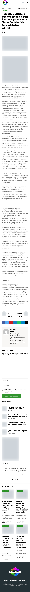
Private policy (13, 580)
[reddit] (17, 479)
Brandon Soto (8, 31)
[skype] (7, 477)
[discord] (12, 479)
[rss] (5, 477)
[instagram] (15, 474)
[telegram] (7, 474)
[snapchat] (15, 479)
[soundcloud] (18, 477)
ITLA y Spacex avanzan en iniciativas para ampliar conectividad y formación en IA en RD (17, 409)
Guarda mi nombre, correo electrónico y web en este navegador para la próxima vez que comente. (15, 391)
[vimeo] (9, 474)
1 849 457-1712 (22, 580)
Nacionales (8, 8)
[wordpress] (11, 477)
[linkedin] (18, 474)
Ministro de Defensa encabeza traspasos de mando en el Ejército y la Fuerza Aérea (17, 431)
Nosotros (6, 580)
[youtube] (11, 474)
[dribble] (27, 474)
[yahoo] (14, 477)
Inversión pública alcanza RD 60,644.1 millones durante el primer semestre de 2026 (17, 424)
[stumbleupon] (9, 477)
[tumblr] (13, 474)
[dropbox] (2, 477)
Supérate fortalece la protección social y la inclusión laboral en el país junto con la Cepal (18, 416)
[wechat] (22, 477)
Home (3, 8)
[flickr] (16, 477)
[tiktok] (25, 477)
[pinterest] (20, 474)
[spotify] (20, 477)
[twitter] (22, 474)
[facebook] (2, 474)
